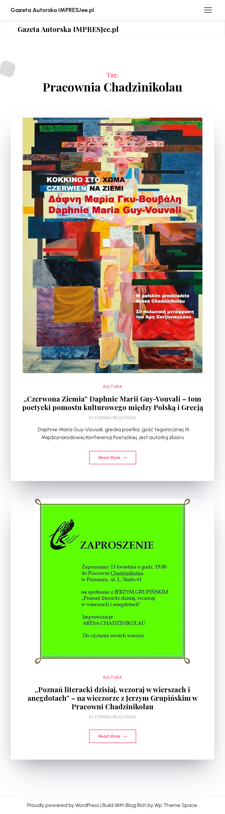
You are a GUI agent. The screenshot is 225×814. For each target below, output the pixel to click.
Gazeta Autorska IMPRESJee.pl (52, 9)
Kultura (112, 386)
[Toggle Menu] (208, 10)
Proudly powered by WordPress (63, 805)
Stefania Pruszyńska (115, 418)
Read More (109, 457)
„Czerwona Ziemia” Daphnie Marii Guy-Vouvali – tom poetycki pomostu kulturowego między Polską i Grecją (112, 403)
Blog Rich (136, 805)
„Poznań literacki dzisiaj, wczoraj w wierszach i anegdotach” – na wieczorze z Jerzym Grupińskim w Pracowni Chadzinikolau (113, 697)
